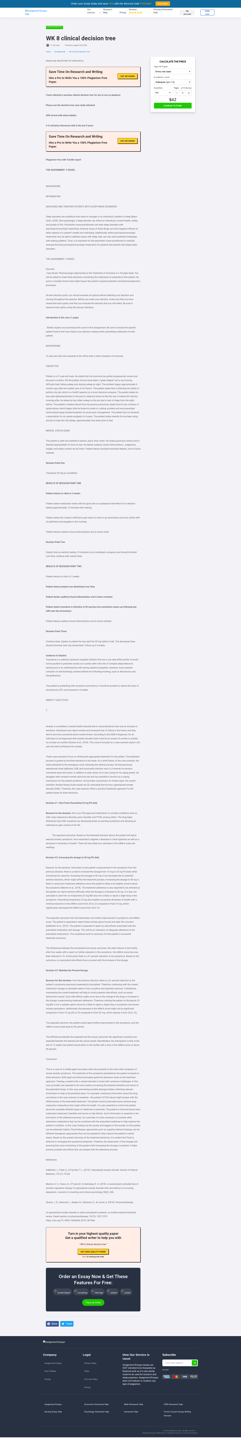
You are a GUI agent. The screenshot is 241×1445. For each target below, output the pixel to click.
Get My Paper (127, 76)
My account (187, 12)
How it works (50, 1371)
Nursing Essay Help (53, 1412)
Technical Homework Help (163, 11)
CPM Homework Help (173, 1404)
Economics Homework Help (96, 1404)
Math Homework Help (133, 1404)
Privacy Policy (90, 1363)
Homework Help (131, 1412)
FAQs (86, 1371)
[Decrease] (176, 93)
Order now (207, 12)
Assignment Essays (53, 1363)
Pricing (123, 12)
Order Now (163, 4)
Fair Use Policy (90, 1379)
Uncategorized (54, 27)
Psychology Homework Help (96, 1412)
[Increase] (188, 93)
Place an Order (93, 1302)
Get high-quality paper (93, 1252)
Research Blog (107, 11)
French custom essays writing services (177, 1414)
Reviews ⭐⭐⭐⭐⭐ (135, 11)
